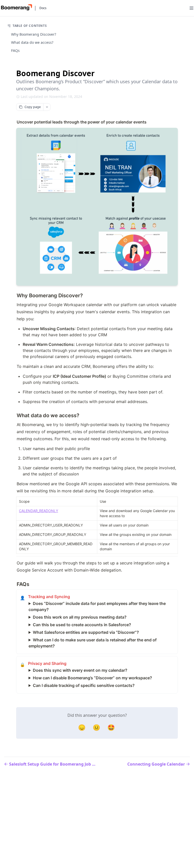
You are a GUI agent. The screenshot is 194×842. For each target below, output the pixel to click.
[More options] (46, 107)
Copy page (33, 106)
